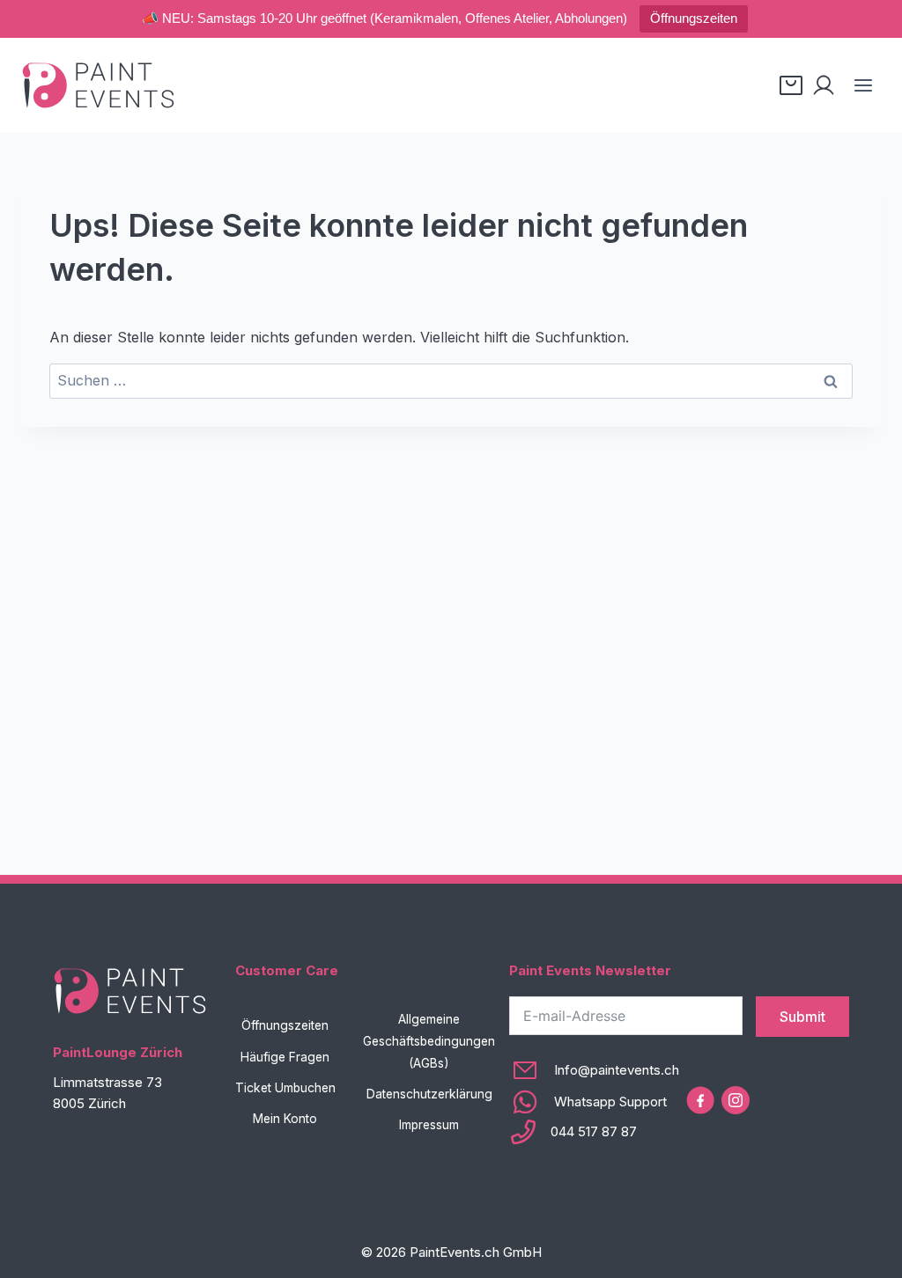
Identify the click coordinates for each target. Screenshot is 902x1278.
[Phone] (594, 1132)
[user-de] (823, 85)
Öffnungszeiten (693, 18)
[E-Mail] (594, 1070)
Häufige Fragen (284, 1057)
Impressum (429, 1125)
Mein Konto (285, 1119)
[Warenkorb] (791, 85)
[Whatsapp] (594, 1102)
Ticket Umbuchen (285, 1088)
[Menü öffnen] (863, 85)
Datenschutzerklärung (429, 1094)
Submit (802, 1016)
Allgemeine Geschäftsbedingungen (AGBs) (429, 1041)
